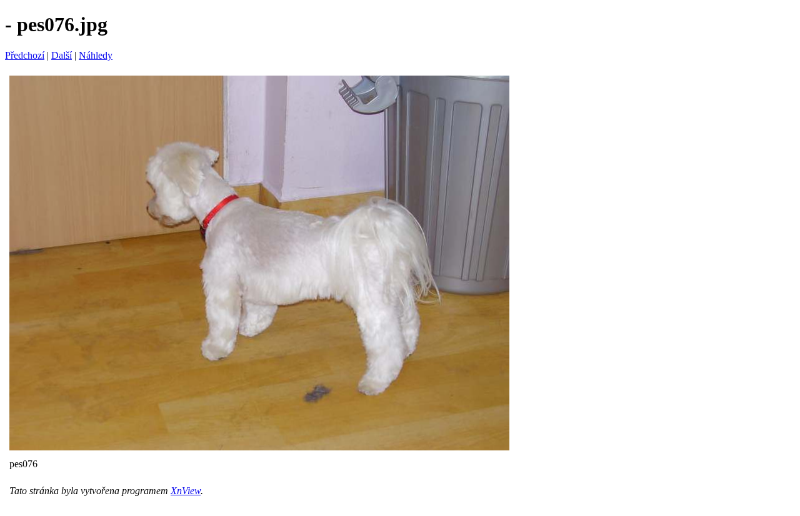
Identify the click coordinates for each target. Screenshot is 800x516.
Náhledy (95, 55)
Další (61, 55)
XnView (186, 490)
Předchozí (24, 55)
